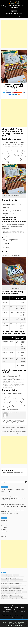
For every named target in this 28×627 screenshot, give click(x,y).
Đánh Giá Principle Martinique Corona (9, 491)
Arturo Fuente (9, 575)
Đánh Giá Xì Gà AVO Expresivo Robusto (9, 496)
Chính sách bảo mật (8, 16)
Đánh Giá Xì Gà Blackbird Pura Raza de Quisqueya (12, 494)
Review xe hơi (4, 531)
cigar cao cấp (16, 575)
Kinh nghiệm (3, 522)
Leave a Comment (21, 90)
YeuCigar (12, 598)
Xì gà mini (18, 595)
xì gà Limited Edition (11, 595)
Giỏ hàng (17, 611)
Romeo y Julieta (4, 590)
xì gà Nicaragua (12, 597)
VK (23, 92)
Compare (20, 609)
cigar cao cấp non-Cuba (6, 576)
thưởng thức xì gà (11, 590)
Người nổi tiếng (4, 525)
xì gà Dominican (11, 593)
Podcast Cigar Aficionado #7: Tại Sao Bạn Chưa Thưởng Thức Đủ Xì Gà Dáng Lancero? (13, 499)
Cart (16, 607)
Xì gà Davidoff (4, 593)
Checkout (22, 607)
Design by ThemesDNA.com (14, 625)
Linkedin (15, 94)
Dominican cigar (10, 581)
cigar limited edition (5, 580)
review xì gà (3, 585)
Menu (15, 11)
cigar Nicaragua (19, 580)
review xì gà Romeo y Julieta (18, 588)
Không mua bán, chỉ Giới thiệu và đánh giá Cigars (14, 6)
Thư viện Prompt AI (5, 534)
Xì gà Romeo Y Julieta (5, 598)
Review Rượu (3, 529)
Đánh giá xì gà (9, 13)
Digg (10, 94)
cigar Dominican (21, 576)
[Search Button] (24, 16)
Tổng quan (6, 607)
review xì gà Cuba (21, 585)
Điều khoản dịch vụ (18, 16)
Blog (12, 607)
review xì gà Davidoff (5, 586)
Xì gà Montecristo (4, 597)
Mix (19, 94)
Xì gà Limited (3, 595)
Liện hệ (21, 13)
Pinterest (15, 92)
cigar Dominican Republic (6, 578)
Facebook (9, 92)
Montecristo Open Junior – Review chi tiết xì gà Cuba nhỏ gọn (14, 86)
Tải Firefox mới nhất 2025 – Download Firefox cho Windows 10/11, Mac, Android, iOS (13, 615)
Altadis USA (3, 575)
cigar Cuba (11, 420)
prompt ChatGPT (4, 583)
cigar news (12, 580)
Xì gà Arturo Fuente (4, 592)
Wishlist (19, 618)
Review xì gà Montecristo (15, 586)
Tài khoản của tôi (10, 618)
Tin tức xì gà (19, 590)
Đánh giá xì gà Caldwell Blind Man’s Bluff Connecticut (12, 489)
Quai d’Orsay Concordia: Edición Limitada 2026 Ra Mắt (12, 504)
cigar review (3, 581)
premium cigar (23, 581)
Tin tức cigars (4, 536)
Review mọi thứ (4, 527)
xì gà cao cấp (12, 592)
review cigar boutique (12, 422)
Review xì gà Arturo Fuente (12, 585)
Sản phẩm (16, 13)
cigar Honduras (15, 578)
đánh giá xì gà (24, 598)
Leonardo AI (17, 581)
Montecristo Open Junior (19, 420)
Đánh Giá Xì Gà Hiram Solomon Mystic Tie (10, 513)
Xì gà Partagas (20, 597)
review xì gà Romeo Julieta (6, 588)
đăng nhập (10, 473)
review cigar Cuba (18, 583)
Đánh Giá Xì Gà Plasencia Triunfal (8, 502)
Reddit (20, 92)
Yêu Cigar (6, 90)
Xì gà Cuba (20, 422)
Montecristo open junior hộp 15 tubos (10, 421)
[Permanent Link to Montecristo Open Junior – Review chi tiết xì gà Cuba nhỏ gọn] (14, 66)
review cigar (11, 583)
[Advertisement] (14, 34)
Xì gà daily (24, 592)
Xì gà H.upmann (18, 593)
